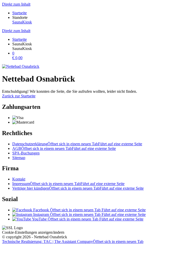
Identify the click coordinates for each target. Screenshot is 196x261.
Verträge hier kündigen (78, 188)
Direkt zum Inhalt (16, 4)
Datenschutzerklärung (77, 144)
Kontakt (18, 179)
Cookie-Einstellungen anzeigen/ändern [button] (33, 232)
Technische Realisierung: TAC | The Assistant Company (72, 241)
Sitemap (18, 157)
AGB (64, 148)
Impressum (68, 183)
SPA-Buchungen (26, 153)
